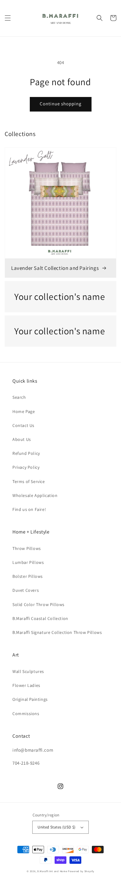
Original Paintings (30, 699)
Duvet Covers (25, 590)
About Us (21, 439)
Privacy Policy (25, 467)
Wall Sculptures (28, 671)
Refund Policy (26, 453)
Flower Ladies (26, 685)
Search (19, 397)
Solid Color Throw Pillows (38, 604)
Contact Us (23, 425)
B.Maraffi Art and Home (52, 871)
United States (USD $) (56, 827)
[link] (60, 296)
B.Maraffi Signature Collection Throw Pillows (57, 632)
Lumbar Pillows (28, 562)
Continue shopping (61, 104)
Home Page (23, 411)
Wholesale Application (35, 495)
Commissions (25, 713)
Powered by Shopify (81, 871)
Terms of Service (28, 481)
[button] (8, 18)
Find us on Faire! (29, 509)
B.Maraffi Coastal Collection (40, 618)
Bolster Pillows (27, 576)
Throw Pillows (26, 548)
